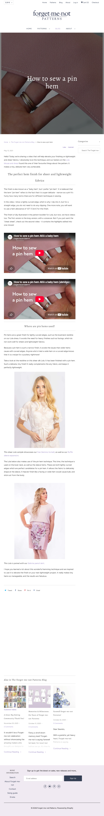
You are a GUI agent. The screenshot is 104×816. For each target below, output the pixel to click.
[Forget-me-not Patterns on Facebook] (45, 786)
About (68, 2)
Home (44, 2)
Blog (61, 2)
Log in (75, 2)
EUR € (7, 2)
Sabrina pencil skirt (36, 563)
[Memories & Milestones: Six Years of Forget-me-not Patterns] (40, 697)
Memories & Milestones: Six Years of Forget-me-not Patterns (39, 715)
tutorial (71, 147)
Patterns (53, 2)
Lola (64, 147)
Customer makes (10, 710)
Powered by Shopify (65, 808)
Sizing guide (12, 793)
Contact (12, 789)
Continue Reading (12, 752)
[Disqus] (39, 638)
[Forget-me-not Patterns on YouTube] (49, 786)
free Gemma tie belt (46, 452)
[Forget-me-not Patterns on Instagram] (58, 786)
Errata (12, 797)
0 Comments (33, 727)
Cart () (86, 2)
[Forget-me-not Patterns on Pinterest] (54, 786)
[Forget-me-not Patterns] (52, 16)
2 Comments (8, 727)
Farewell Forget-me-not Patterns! (63, 713)
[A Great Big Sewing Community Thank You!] (15, 697)
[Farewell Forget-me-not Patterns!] (64, 697)
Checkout (95, 2)
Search (12, 777)
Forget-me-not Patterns (46, 808)
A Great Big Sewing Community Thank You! (14, 717)
